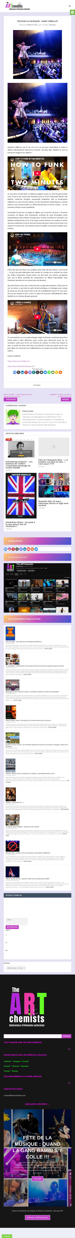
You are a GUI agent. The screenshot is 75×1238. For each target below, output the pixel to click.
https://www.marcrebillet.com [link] (19, 361)
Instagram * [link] (17, 1061)
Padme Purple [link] (32, 25)
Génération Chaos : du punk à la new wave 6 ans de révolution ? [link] (20, 524)
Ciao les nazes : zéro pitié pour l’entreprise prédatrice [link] (24, 642)
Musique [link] (52, 25)
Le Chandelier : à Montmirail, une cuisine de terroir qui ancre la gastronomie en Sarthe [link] (35, 666)
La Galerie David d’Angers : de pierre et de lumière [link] (22, 827)
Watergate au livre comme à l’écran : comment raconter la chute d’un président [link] (32, 692)
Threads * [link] (8, 1071)
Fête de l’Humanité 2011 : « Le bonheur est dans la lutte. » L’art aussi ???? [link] (53, 462)
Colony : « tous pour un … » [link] (15, 802)
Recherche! (12, 927)
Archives (7, 963)
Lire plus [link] (37, 1179)
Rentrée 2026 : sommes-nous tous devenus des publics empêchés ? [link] (28, 853)
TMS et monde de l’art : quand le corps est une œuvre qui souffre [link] (27, 879)
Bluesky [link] (15, 1071)
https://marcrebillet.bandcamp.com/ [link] (21, 366)
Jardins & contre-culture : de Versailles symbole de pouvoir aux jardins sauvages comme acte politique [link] (37, 745)
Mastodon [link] (25, 1066)
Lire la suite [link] (48, 648)
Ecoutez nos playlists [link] (17, 557)
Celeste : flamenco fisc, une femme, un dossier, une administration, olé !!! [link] (30, 773)
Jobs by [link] (8, 940)
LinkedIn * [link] (8, 1066)
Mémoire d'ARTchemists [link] (37, 1217)
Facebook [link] (7, 1061)
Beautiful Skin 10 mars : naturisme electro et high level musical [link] (53, 503)
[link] (72, 12)
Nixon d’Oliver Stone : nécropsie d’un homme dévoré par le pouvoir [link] (28, 720)
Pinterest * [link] (16, 1066)
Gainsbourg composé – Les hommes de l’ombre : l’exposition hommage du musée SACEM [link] (19, 465)
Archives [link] (41, 1162)
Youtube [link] (25, 1061)
